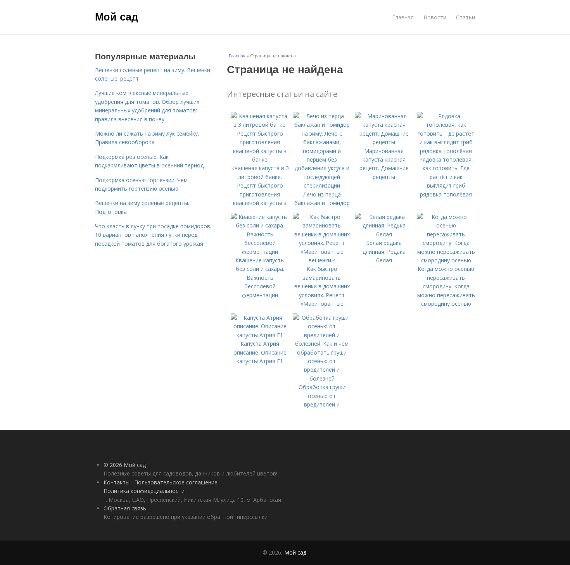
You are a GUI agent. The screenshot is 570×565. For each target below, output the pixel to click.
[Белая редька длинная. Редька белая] (384, 234)
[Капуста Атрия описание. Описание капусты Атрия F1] (260, 335)
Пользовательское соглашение (176, 482)
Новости (434, 17)
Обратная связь (125, 508)
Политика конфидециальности (144, 490)
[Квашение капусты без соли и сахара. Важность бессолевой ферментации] (260, 251)
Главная (403, 17)
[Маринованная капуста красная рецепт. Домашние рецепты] (384, 142)
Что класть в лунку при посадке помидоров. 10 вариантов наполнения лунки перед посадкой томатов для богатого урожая (153, 234)
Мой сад (116, 16)
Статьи (465, 17)
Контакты (117, 482)
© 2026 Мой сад (125, 465)
